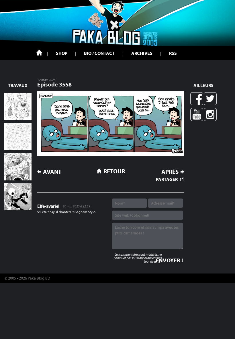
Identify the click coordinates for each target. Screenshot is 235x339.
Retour (114, 171)
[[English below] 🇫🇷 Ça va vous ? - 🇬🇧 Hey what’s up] (18, 136)
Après (170, 171)
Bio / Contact (99, 53)
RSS (173, 53)
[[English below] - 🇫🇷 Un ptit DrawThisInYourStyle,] (18, 197)
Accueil (39, 52)
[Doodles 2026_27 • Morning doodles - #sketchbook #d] (18, 106)
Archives (141, 53)
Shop (61, 53)
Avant (52, 171)
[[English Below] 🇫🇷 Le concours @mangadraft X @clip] (18, 166)
